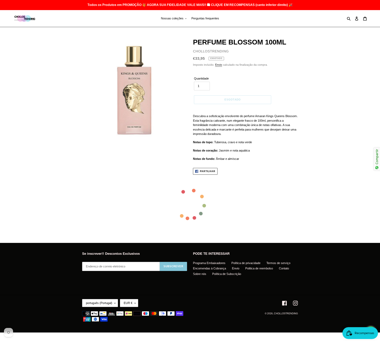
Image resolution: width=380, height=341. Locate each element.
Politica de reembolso (259, 268)
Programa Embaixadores (209, 263)
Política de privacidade (245, 263)
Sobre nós (199, 274)
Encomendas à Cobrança (209, 268)
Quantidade (201, 78)
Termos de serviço (278, 263)
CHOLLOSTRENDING (286, 313)
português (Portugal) (99, 303)
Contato (284, 268)
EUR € (128, 303)
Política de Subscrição (226, 274)
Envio (218, 64)
